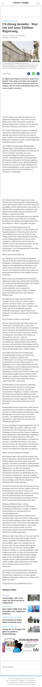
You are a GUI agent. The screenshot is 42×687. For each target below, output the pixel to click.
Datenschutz (13, 680)
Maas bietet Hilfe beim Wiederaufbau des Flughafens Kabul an (14, 611)
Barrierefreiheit (30, 680)
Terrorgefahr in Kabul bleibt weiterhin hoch (12, 621)
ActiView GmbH (30, 684)
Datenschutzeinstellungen (27, 682)
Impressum (21, 680)
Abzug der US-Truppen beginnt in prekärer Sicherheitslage (14, 631)
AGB (7, 680)
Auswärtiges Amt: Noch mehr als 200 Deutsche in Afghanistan (13, 600)
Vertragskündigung (13, 682)
